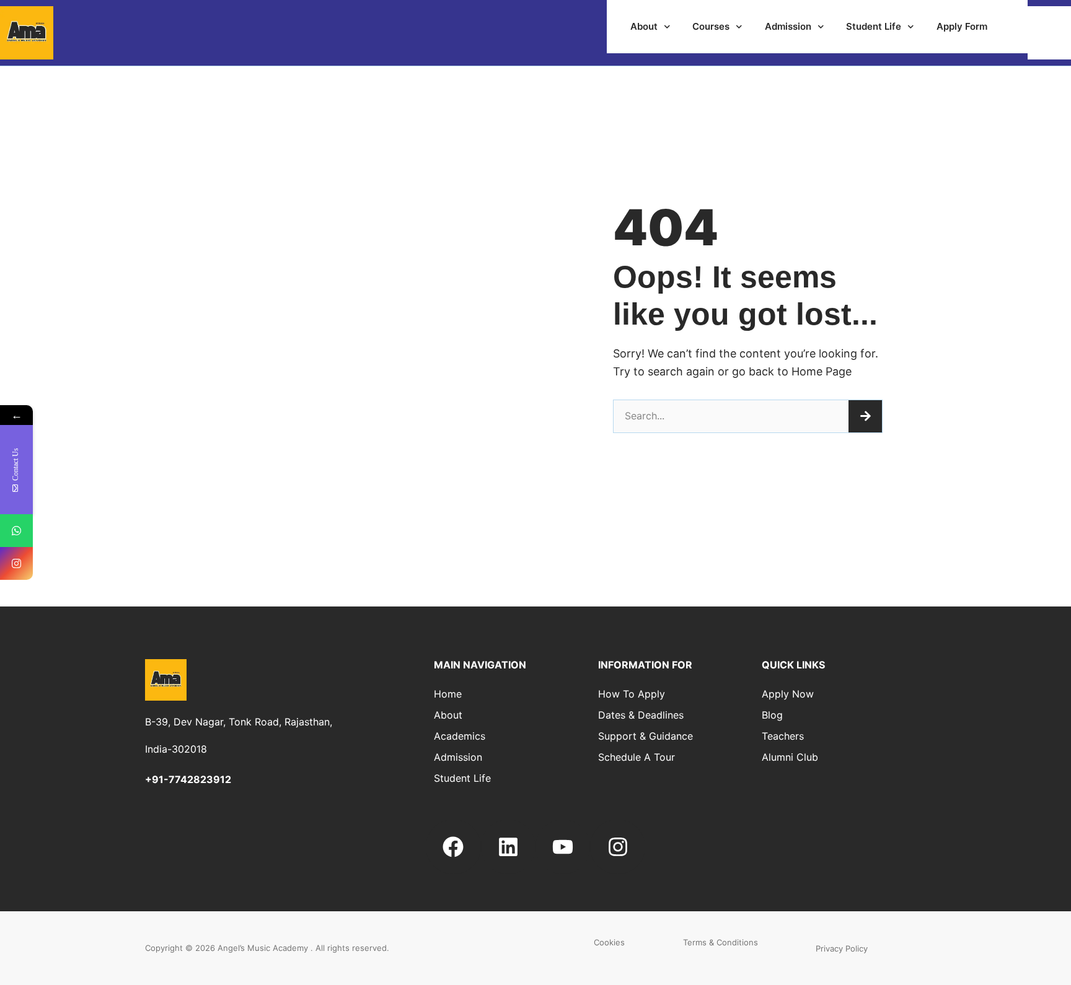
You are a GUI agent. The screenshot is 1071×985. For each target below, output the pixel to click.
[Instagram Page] (16, 563)
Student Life (873, 26)
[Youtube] (563, 847)
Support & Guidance (645, 736)
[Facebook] (453, 847)
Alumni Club (790, 757)
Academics (459, 736)
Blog (772, 715)
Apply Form (962, 26)
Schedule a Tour (636, 757)
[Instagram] (617, 847)
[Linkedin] (508, 847)
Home (448, 694)
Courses (710, 26)
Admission (788, 26)
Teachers (783, 736)
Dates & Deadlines (641, 715)
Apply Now (788, 694)
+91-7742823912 (188, 779)
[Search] (865, 416)
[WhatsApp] (16, 530)
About (644, 26)
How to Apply (631, 694)
